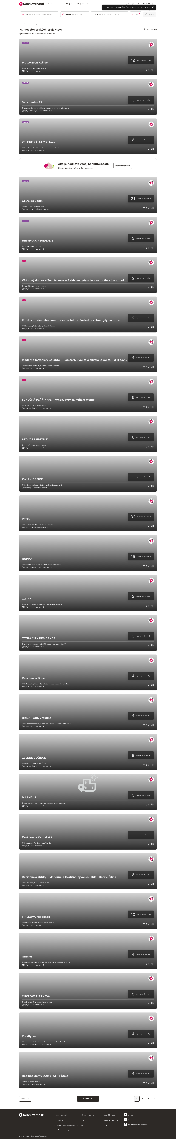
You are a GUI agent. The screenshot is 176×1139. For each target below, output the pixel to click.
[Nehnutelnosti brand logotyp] (31, 4)
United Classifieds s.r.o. (38, 1136)
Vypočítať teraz (122, 166)
